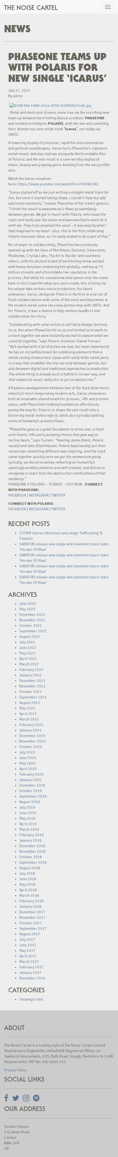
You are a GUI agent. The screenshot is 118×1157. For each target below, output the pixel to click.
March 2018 (29, 895)
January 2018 (30, 906)
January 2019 (30, 840)
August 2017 (29, 934)
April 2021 (28, 713)
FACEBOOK (17, 495)
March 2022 (29, 664)
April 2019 (28, 824)
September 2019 (33, 796)
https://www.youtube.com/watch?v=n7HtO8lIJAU (58, 184)
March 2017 (29, 961)
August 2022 (29, 636)
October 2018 (30, 857)
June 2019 (27, 813)
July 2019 (27, 807)
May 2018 (27, 884)
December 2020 (32, 735)
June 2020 (27, 757)
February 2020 (31, 774)
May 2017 (27, 950)
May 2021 (27, 708)
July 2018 (27, 873)
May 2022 (27, 653)
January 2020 (30, 779)
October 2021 (30, 691)
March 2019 (29, 829)
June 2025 (27, 603)
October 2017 (30, 923)
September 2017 (33, 928)
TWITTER (58, 495)
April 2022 (28, 658)
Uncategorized (31, 999)
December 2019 (32, 785)
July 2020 (27, 752)
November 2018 (32, 851)
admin (18, 96)
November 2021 (32, 686)
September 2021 (33, 697)
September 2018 (33, 862)
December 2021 (32, 680)
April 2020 (28, 768)
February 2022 (31, 669)
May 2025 (27, 609)
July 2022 (27, 642)
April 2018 (28, 890)
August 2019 (29, 802)
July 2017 (27, 939)
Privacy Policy (15, 1070)
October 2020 (30, 746)
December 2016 (32, 978)
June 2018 (27, 879)
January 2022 (30, 675)
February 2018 (31, 901)
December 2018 (32, 846)
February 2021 (31, 724)
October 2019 (30, 791)
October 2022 (30, 625)
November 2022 (32, 620)
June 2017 (27, 945)
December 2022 (32, 614)
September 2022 (33, 631)
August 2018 (29, 868)
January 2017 (30, 972)
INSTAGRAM (39, 495)
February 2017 (31, 967)
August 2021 (29, 702)
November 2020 (32, 741)
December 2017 (32, 912)
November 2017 (32, 917)
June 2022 (27, 647)
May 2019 (27, 818)
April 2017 (28, 956)
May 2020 (27, 763)
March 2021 (29, 719)
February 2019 (31, 835)
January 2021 (30, 730)
